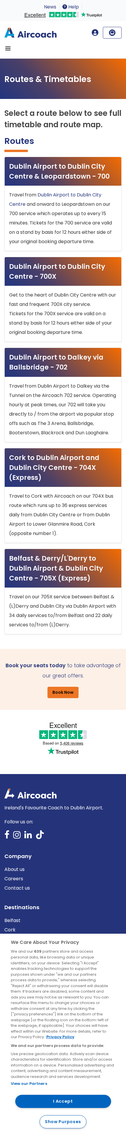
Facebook (7, 837)
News (50, 7)
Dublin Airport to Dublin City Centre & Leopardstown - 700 (59, 171)
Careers (13, 878)
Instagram (17, 837)
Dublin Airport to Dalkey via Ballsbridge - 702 (56, 362)
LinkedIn (28, 837)
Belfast (12, 920)
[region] (63, 1036)
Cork (10, 929)
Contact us (17, 888)
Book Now (63, 692)
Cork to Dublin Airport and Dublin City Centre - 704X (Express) (54, 467)
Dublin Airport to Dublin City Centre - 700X (57, 271)
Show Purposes (63, 1122)
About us (14, 869)
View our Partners (29, 1083)
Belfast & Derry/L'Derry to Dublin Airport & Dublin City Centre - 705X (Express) (56, 568)
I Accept (63, 1101)
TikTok (39, 837)
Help (73, 7)
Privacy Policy (60, 1037)
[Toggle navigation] (7, 48)
